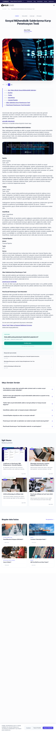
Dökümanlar (29, 1)
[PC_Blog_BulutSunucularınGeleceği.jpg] (28, 148)
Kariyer (45, 1)
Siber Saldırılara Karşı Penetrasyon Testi (18, 102)
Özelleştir (28, 727)
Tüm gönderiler (49, 519)
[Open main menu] (54, 5)
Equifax (10, 92)
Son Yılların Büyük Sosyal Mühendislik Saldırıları (22, 90)
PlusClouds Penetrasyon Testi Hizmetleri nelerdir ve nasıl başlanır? (22, 426)
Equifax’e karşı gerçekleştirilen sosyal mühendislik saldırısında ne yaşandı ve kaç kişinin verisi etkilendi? (26, 396)
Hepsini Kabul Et (48, 727)
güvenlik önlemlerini (8, 121)
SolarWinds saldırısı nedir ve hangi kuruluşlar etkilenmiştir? (20, 410)
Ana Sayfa (4, 9)
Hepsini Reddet (37, 727)
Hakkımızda (51, 1)
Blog (35, 1)
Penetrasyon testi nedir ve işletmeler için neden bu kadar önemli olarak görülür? (26, 421)
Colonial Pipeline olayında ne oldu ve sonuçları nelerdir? (19, 415)
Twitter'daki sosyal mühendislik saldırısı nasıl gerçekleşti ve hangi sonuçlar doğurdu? (24, 403)
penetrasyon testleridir (9, 281)
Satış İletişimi (40, 1)
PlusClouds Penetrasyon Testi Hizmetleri (18, 105)
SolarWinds (11, 97)
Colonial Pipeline (13, 100)
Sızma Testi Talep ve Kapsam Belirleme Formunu (17, 325)
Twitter (10, 95)
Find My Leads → (28, 343)
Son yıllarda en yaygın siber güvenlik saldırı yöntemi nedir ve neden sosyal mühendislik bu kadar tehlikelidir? (24, 389)
